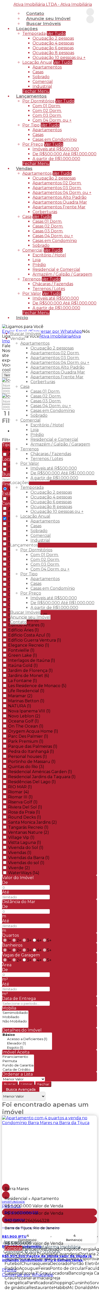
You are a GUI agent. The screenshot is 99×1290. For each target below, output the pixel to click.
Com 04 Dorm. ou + (52, 120)
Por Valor (31, 293)
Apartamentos (47, 67)
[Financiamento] (18, 1057)
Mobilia (9, 1008)
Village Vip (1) (21, 837)
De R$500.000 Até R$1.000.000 (64, 153)
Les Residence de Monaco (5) (37, 685)
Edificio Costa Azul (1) (29, 635)
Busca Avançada (21, 1089)
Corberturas (44, 211)
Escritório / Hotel (49, 255)
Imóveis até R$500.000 (55, 149)
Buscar (10, 1084)
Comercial (42, 81)
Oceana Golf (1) (23, 721)
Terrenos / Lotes (48, 288)
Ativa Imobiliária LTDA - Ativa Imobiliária (52, 4)
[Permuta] (18, 1061)
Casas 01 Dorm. (47, 221)
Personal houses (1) (27, 756)
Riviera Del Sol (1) (25, 807)
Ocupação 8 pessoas (53, 52)
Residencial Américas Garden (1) (40, 771)
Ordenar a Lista (17, 1074)
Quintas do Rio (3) (26, 766)
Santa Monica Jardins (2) (32, 822)
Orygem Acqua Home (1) (33, 731)
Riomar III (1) (20, 797)
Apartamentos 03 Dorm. (56, 187)
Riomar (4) (18, 792)
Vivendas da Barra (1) (29, 857)
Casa (26, 216)
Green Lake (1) (22, 655)
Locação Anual (37, 62)
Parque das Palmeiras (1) (32, 746)
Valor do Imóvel (18, 877)
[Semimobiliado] (15, 1013)
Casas (37, 72)
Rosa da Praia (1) (24, 812)
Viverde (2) (19, 867)
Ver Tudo (56, 33)
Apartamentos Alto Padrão (59, 197)
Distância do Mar (18, 901)
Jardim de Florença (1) (30, 670)
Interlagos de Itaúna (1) (31, 660)
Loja (36, 259)
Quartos (10, 935)
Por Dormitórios (38, 101)
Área (6, 965)
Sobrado (41, 76)
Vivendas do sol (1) (26, 862)
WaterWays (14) (23, 872)
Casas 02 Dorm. (47, 226)
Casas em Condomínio (54, 139)
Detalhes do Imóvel (22, 1030)
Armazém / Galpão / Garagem (62, 274)
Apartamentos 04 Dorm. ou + (61, 192)
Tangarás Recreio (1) (28, 827)
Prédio (39, 264)
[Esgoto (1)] (27, 1047)
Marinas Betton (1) (26, 700)
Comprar (13, 1248)
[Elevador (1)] (27, 1043)
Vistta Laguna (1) (24, 842)
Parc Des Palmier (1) (28, 736)
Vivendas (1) (19, 852)
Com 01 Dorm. (46, 105)
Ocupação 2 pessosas (54, 178)
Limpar (26, 1084)
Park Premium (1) (25, 741)
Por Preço (32, 144)
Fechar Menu (36, 312)
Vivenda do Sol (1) (25, 847)
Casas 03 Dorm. (47, 231)
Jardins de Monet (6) (28, 675)
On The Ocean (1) (25, 726)
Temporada (34, 33)
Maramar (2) (20, 695)
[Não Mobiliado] (15, 1021)
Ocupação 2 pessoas (53, 38)
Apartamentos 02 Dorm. (56, 183)
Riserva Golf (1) (23, 802)
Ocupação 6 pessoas (53, 48)
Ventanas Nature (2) (28, 832)
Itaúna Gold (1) (23, 665)
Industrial (42, 86)
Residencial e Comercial (56, 269)
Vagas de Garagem (21, 955)
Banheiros (12, 945)
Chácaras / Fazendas (52, 283)
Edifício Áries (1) (23, 630)
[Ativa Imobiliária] (90, 12)
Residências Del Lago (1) (32, 781)
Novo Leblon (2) (24, 716)
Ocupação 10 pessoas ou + (59, 57)
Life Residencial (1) (26, 690)
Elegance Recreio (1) (28, 645)
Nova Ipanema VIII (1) (29, 711)
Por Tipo (31, 125)
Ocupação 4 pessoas (53, 43)
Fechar (43, 1084)
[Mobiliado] (15, 1017)
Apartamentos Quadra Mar (59, 202)
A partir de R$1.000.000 (56, 158)
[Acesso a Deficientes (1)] (27, 1039)
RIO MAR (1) (20, 786)
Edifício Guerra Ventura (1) (34, 640)
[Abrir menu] (1, 326)
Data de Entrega (19, 998)
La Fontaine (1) (22, 680)
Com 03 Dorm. (47, 115)
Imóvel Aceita (15, 1052)
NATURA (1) (19, 706)
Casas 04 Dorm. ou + (52, 235)
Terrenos (31, 279)
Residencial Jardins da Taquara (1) (42, 776)
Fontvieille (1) (21, 650)
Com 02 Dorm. (47, 110)
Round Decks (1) (24, 817)
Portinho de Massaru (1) (32, 761)
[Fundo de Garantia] (18, 1065)
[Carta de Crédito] (18, 1069)
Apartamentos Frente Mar (59, 207)
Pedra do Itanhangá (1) (31, 751)
